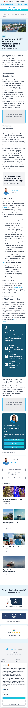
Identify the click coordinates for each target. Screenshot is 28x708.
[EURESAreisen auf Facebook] (15, 654)
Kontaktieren (12, 182)
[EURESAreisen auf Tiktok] (12, 654)
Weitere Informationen (7, 687)
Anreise (3, 36)
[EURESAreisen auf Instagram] (10, 654)
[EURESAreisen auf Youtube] (8, 654)
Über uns (17, 661)
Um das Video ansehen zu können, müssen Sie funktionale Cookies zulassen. (14, 116)
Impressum (15, 687)
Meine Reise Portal (19, 287)
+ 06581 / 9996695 (15, 10)
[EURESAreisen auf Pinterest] (17, 654)
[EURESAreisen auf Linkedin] (20, 654)
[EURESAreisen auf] (12, 473)
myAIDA (4, 207)
